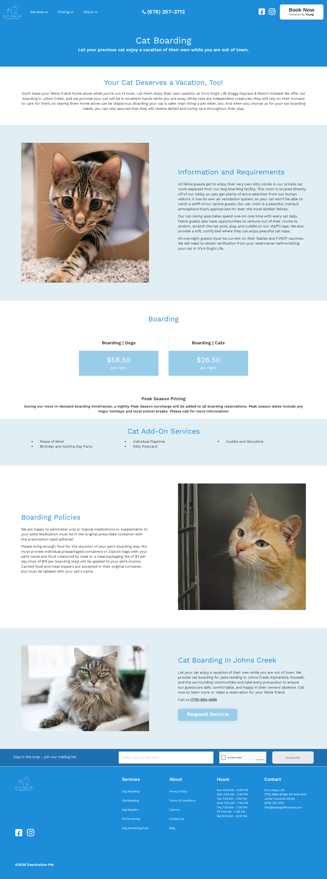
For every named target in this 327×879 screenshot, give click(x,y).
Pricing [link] (63, 12)
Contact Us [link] (176, 818)
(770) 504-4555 (203, 699)
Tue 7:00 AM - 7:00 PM (232, 798)
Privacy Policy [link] (178, 791)
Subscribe (293, 757)
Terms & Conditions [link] (182, 800)
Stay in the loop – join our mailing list (44, 757)
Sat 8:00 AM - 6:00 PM (232, 816)
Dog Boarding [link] (130, 791)
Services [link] (37, 12)
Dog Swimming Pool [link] (135, 828)
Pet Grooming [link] (131, 818)
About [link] (88, 12)
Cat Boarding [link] (130, 800)
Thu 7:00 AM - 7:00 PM (232, 807)
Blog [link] (172, 828)
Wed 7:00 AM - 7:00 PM (232, 803)
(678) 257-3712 (166, 12)
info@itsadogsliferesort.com (283, 807)
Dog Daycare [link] (130, 809)
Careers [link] (174, 809)
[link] (260, 11)
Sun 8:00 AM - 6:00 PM (232, 790)
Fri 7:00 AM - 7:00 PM (231, 811)
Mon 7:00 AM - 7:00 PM (232, 794)
